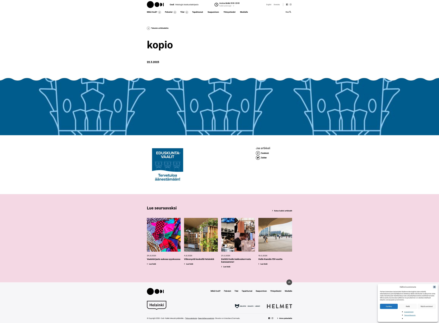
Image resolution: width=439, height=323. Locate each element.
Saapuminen (213, 12)
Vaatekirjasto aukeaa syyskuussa (163, 259)
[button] (434, 287)
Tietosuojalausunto (410, 315)
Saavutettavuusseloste (206, 318)
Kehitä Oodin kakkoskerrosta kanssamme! (236, 260)
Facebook (265, 153)
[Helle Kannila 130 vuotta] (275, 235)
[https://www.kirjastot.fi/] (247, 306)
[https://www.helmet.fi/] (279, 306)
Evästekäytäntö (409, 312)
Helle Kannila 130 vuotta (270, 259)
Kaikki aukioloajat (225, 6)
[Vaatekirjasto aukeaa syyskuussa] (164, 235)
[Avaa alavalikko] (159, 12)
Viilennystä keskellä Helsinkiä (199, 259)
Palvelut (169, 12)
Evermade (236, 318)
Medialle (244, 12)
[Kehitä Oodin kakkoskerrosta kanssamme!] (238, 235)
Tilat (182, 12)
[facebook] (287, 4)
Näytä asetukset (427, 306)
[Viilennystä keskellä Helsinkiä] (201, 235)
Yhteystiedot (230, 12)
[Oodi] (155, 291)
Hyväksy (389, 306)
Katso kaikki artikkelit (283, 211)
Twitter (264, 157)
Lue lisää (152, 264)
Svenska (277, 5)
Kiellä (408, 306)
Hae (287, 12)
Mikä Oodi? (152, 12)
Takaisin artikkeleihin (160, 28)
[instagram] (290, 4)
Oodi (155, 4)
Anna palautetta (285, 318)
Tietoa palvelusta (191, 318)
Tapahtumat (197, 12)
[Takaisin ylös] (289, 282)
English (268, 5)
